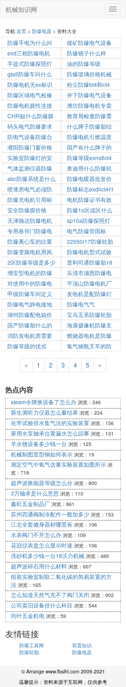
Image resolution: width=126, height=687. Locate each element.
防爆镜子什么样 (86, 53)
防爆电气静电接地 (29, 304)
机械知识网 (21, 9)
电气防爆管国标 (86, 231)
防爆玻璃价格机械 (89, 74)
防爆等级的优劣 (27, 346)
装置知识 (82, 645)
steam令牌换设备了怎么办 (43, 402)
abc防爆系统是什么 (31, 179)
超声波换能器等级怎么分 (41, 483)
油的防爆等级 (83, 64)
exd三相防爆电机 (28, 53)
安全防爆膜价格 (27, 210)
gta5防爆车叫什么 (29, 74)
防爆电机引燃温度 (89, 137)
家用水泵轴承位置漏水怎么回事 (50, 433)
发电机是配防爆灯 (89, 294)
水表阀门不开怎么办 (36, 535)
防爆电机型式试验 (89, 252)
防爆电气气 (81, 304)
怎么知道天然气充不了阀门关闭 (50, 595)
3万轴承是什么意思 (35, 493)
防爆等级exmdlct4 (89, 158)
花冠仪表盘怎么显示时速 (41, 545)
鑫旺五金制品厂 (30, 504)
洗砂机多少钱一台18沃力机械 (47, 556)
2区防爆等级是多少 (31, 262)
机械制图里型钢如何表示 (41, 454)
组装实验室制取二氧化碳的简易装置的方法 (61, 581)
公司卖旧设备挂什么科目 (41, 605)
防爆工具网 (31, 645)
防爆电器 (41, 31)
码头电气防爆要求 (29, 126)
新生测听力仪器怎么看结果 (44, 412)
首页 (21, 31)
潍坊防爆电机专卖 (89, 105)
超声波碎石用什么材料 (39, 566)
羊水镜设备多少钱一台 (39, 444)
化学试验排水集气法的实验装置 (50, 423)
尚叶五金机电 (27, 616)
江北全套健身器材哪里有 (41, 524)
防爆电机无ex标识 (29, 85)
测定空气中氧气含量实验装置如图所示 (58, 464)
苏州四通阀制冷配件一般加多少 (50, 514)
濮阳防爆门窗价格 (29, 147)
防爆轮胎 (29, 652)
